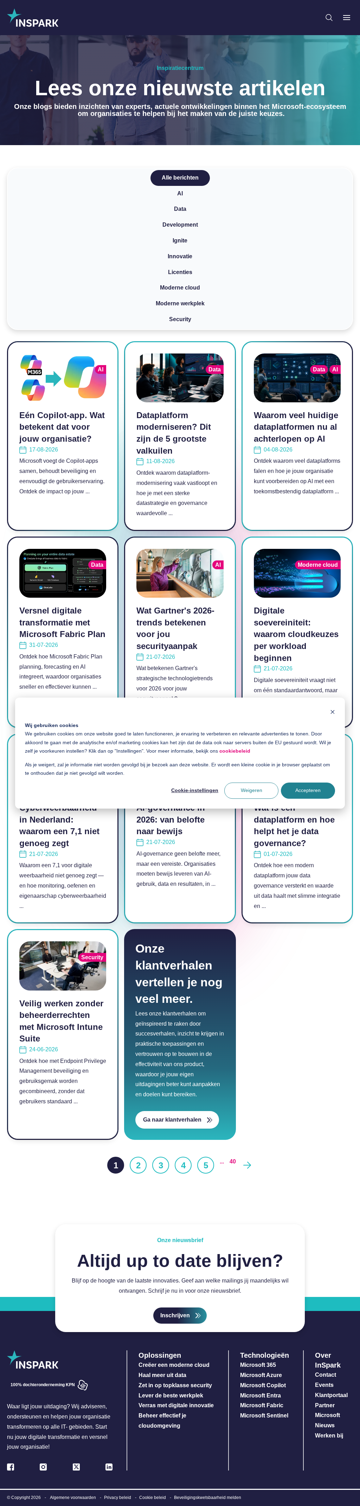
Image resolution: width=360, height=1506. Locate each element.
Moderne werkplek (180, 303)
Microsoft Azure (261, 1375)
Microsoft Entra (261, 1395)
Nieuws (325, 1425)
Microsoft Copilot (263, 1385)
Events (324, 1385)
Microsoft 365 (258, 1365)
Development (180, 225)
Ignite (180, 241)
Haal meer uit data (162, 1375)
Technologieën (264, 1355)
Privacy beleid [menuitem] (117, 1497)
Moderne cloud (180, 288)
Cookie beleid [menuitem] (152, 1497)
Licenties (180, 272)
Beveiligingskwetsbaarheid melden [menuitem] (207, 1497)
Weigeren (251, 790)
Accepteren (308, 790)
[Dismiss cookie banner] (332, 711)
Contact (325, 1375)
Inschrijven (175, 1315)
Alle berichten (180, 178)
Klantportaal (331, 1395)
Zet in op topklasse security (175, 1385)
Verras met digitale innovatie (176, 1405)
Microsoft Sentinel (264, 1416)
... (222, 1161)
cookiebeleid (234, 751)
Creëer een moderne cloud (174, 1365)
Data (180, 209)
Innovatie (180, 256)
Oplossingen (160, 1355)
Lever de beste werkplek (171, 1395)
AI (180, 193)
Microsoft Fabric (261, 1405)
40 (233, 1161)
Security (180, 319)
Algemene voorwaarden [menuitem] (73, 1497)
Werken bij (329, 1436)
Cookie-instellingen (194, 790)
